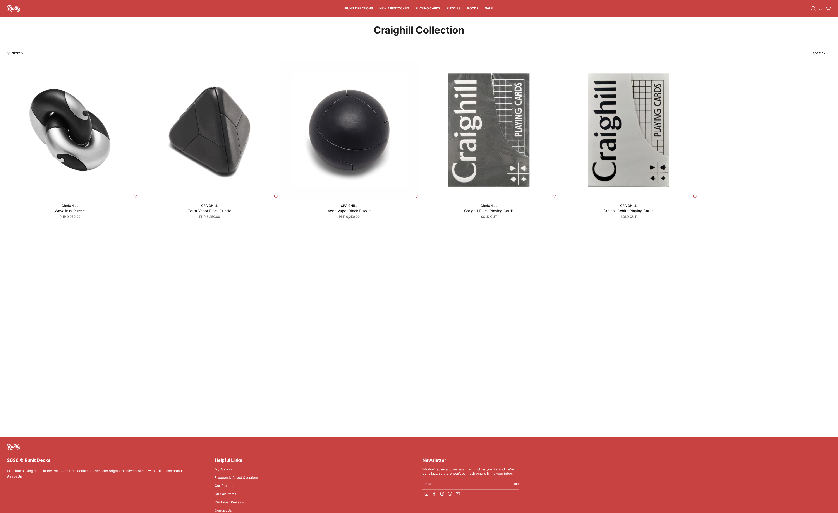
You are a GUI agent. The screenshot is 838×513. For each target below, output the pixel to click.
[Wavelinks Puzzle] (70, 130)
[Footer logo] (13, 447)
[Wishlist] (820, 8)
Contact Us (223, 510)
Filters (17, 53)
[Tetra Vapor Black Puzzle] (209, 130)
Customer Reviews (229, 502)
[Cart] (828, 8)
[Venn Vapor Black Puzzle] (349, 130)
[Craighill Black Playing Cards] (489, 130)
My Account (224, 469)
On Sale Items (225, 494)
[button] (359, 8)
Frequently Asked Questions (237, 477)
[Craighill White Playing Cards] (628, 130)
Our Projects (224, 486)
